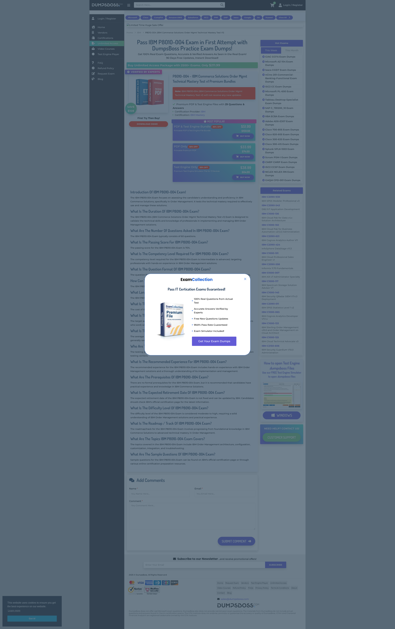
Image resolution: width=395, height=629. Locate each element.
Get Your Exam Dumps (214, 341)
